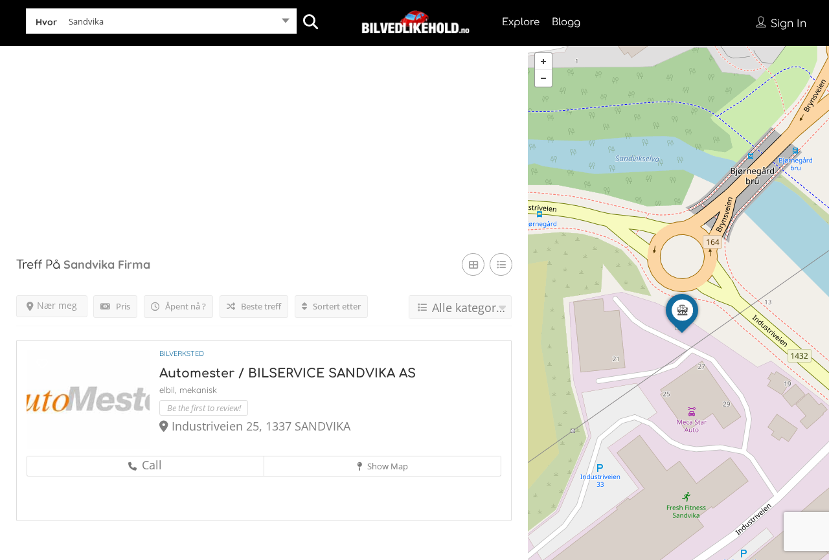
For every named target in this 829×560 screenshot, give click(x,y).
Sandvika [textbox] (86, 21)
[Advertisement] (263, 136)
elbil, (169, 390)
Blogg (566, 22)
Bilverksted (181, 353)
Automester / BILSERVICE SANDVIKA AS (287, 373)
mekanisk (198, 390)
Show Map (386, 466)
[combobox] (161, 24)
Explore (520, 22)
